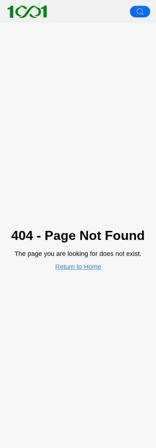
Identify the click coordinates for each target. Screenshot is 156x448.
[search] (140, 11)
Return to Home (78, 266)
